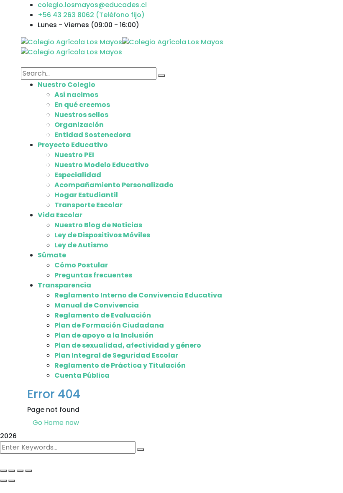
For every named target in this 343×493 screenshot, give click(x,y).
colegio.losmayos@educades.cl (92, 5)
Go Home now (56, 422)
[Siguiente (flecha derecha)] (11, 481)
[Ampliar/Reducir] (3, 471)
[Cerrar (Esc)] (28, 471)
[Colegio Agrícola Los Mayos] (71, 41)
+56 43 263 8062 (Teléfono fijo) (91, 15)
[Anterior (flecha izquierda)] (3, 481)
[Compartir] (20, 471)
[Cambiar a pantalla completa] (11, 471)
